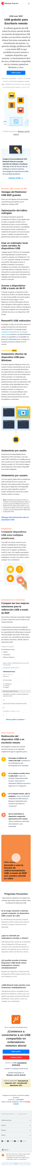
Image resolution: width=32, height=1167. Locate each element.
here (18, 1159)
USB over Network (8, 657)
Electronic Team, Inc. (11, 3)
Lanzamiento (19, 1064)
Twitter (5, 1141)
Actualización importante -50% (18, 1084)
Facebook (11, 1141)
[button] (16, 1120)
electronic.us (6, 676)
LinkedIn (24, 1141)
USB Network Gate (9, 650)
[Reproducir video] (16, 857)
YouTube (18, 1141)
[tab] (16, 1120)
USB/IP (5, 652)
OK (16, 1163)
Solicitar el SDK (15, 178)
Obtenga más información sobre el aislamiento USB (15, 518)
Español (6, 1150)
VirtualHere (6, 655)
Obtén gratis (16, 73)
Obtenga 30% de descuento (10, 668)
